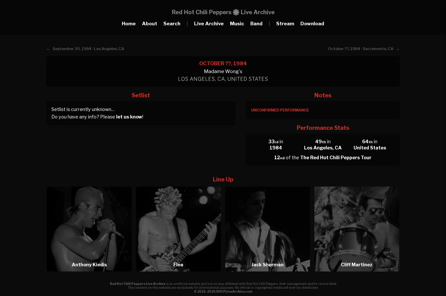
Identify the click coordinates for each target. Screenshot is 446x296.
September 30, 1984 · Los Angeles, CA (88, 48)
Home (129, 24)
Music (237, 24)
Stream (285, 24)
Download (312, 24)
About (149, 24)
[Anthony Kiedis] (91, 185)
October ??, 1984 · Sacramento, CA (360, 48)
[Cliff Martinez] (356, 185)
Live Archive (209, 24)
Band (256, 24)
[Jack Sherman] (269, 185)
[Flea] (180, 185)
